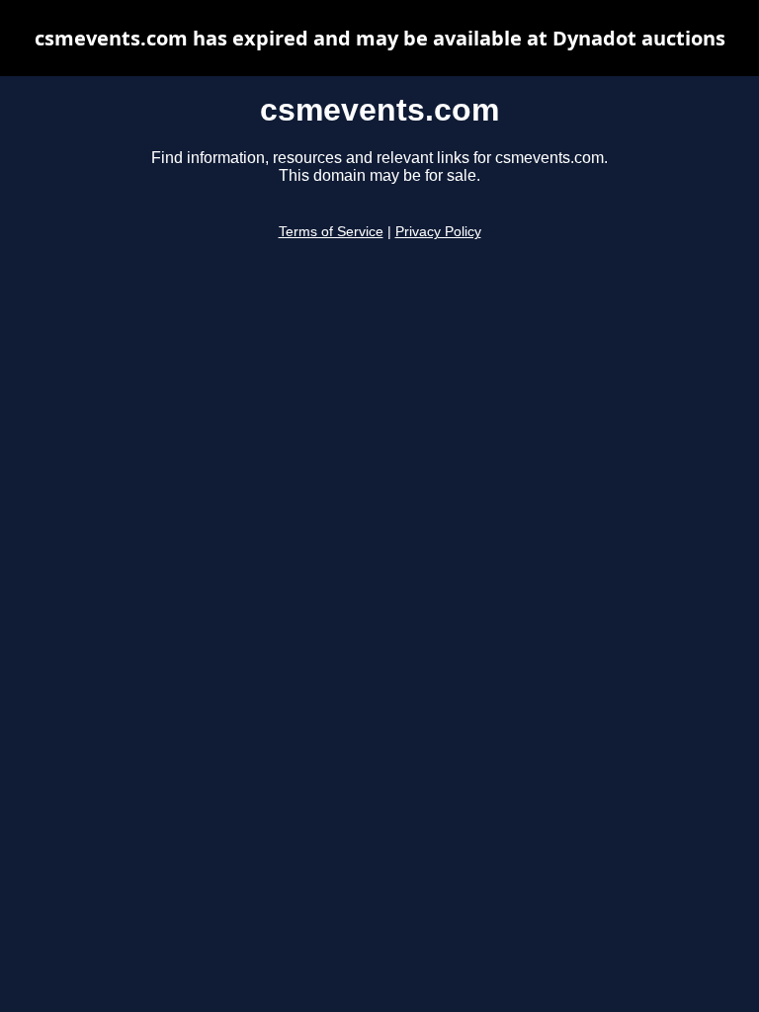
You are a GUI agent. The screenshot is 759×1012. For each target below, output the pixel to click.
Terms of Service (331, 231)
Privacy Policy (438, 231)
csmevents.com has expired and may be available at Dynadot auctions (380, 38)
